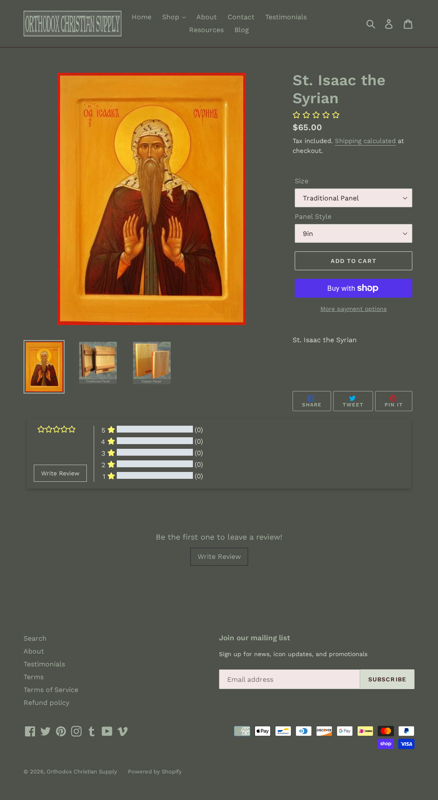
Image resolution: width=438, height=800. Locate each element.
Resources (206, 30)
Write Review (219, 556)
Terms (34, 677)
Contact (241, 17)
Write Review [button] (60, 473)
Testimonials (286, 17)
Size (301, 181)
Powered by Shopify (155, 771)
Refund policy (46, 703)
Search (35, 638)
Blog (241, 30)
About (206, 17)
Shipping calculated (365, 141)
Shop (171, 17)
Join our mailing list (254, 637)
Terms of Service (51, 690)
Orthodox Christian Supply (82, 771)
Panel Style (313, 216)
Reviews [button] (44, 504)
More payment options (353, 308)
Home (141, 17)
